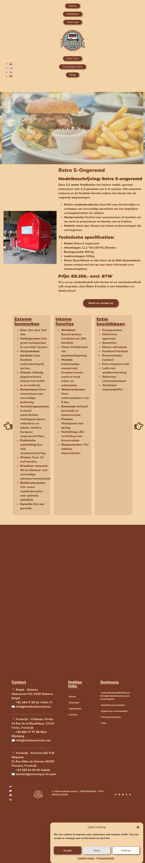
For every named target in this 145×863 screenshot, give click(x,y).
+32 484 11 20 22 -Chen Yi (34, 702)
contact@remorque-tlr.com (36, 774)
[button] (138, 827)
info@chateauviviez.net (33, 740)
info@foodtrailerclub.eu (33, 706)
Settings (126, 850)
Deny (97, 850)
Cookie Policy (86, 858)
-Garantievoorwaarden (112, 705)
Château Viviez (42, 719)
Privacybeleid (105, 858)
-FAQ (103, 723)
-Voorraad (73, 702)
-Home (72, 696)
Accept (67, 850)
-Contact (73, 714)
